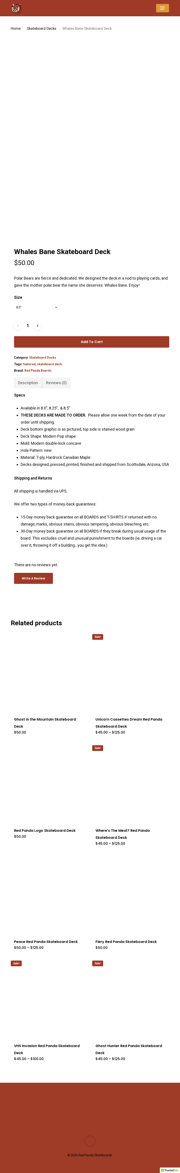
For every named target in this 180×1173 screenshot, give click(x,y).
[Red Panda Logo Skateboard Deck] (48, 782)
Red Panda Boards (38, 370)
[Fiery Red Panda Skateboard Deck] (129, 893)
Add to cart (92, 341)
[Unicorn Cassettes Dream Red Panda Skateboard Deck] (129, 671)
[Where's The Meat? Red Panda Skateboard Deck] (129, 782)
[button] (162, 8)
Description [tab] (28, 382)
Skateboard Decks (41, 28)
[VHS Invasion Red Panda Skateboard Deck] (48, 997)
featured (29, 364)
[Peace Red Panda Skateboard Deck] (48, 893)
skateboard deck (49, 364)
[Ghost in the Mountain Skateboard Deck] (48, 671)
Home (16, 28)
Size (18, 297)
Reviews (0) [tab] (56, 382)
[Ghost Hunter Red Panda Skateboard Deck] (129, 997)
